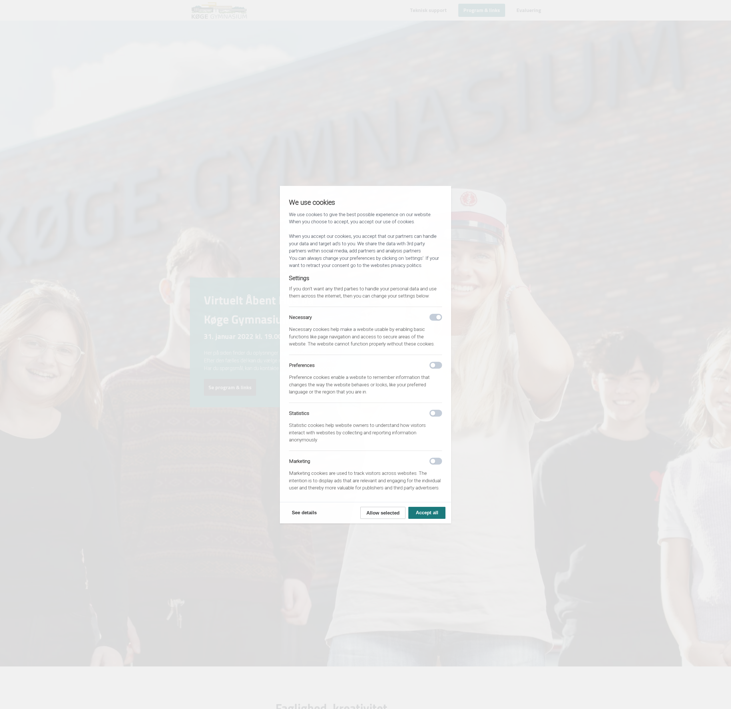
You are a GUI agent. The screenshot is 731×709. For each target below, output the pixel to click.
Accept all (427, 512)
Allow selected (382, 513)
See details (304, 512)
